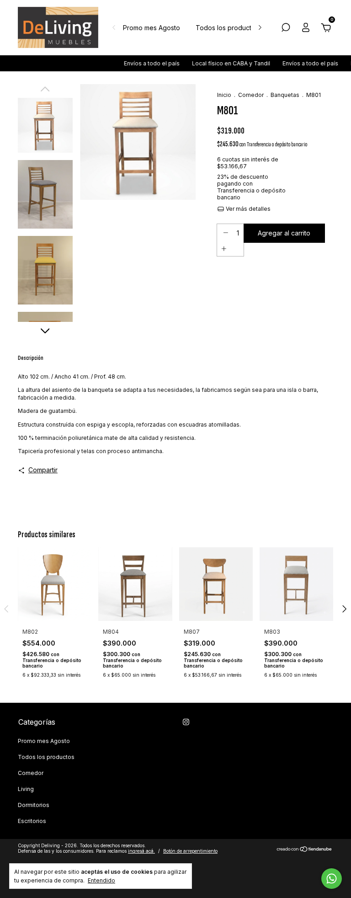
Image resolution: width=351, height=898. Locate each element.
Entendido (101, 880)
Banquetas (285, 94)
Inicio (224, 94)
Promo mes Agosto (151, 28)
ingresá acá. (141, 851)
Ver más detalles (247, 208)
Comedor (251, 94)
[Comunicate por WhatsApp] (331, 878)
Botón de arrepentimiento (190, 851)
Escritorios (32, 821)
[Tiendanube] (304, 849)
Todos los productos (227, 28)
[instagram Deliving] (186, 722)
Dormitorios (33, 805)
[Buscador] (286, 28)
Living (26, 789)
